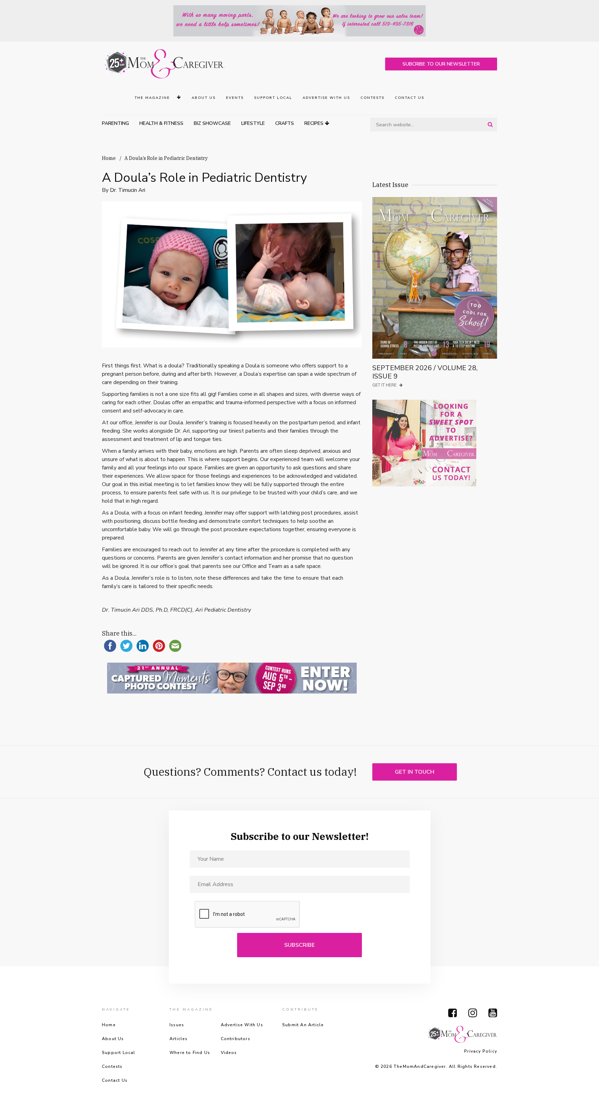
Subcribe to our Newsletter (441, 64)
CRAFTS (284, 123)
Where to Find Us (190, 1052)
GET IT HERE (385, 385)
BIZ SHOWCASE (212, 123)
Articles (179, 1038)
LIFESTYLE (253, 123)
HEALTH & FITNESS (161, 123)
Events (235, 97)
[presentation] (247, 914)
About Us (204, 97)
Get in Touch (414, 772)
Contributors (235, 1038)
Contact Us (409, 97)
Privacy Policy (480, 1051)
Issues (177, 1025)
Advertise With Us (326, 97)
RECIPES (314, 123)
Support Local (273, 97)
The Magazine (153, 97)
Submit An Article (303, 1025)
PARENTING (115, 123)
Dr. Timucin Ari (127, 190)
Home (109, 158)
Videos (229, 1052)
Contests (372, 97)
